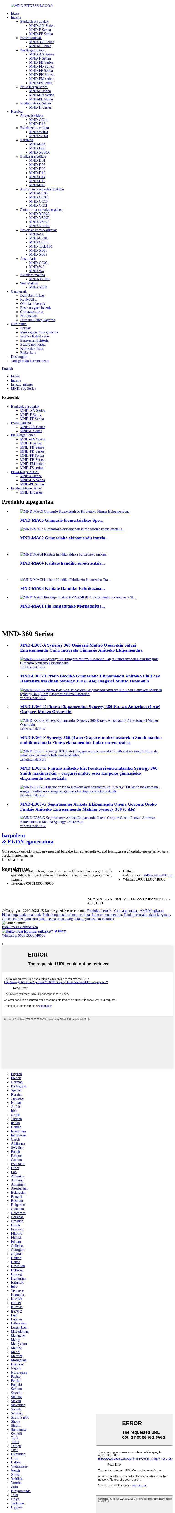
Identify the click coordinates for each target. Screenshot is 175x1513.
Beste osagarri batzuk (35, 308)
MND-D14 (37, 177)
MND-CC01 (38, 238)
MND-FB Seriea (41, 62)
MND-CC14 (38, 120)
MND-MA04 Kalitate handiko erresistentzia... (62, 563)
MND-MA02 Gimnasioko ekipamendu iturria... (64, 538)
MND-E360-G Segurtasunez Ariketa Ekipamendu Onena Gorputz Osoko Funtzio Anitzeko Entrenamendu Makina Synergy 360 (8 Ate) (88, 806)
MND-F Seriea (40, 30)
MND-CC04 (38, 197)
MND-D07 (37, 164)
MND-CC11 (38, 205)
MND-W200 (38, 136)
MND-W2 (36, 267)
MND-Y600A (39, 222)
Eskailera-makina (32, 275)
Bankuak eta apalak (34, 21)
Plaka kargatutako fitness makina (66, 915)
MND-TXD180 (40, 246)
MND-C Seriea (40, 46)
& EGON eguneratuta (28, 839)
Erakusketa (28, 353)
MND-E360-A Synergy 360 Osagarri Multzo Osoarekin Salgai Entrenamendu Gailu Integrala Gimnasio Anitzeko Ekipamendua (81, 647)
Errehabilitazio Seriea (35, 103)
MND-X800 (38, 287)
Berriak (25, 328)
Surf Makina (29, 283)
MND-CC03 (38, 193)
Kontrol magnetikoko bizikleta (42, 189)
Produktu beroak (99, 911)
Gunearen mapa (125, 911)
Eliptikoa (26, 140)
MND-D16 (37, 185)
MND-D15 (37, 181)
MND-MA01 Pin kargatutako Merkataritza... (62, 606)
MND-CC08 (38, 263)
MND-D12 (37, 173)
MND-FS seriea (40, 83)
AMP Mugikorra (152, 911)
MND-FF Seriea (41, 34)
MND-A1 (36, 234)
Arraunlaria (28, 258)
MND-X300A (39, 152)
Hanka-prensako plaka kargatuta (147, 915)
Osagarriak (19, 291)
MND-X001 (38, 250)
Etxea (15, 13)
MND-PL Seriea (41, 99)
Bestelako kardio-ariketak (38, 230)
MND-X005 (38, 254)
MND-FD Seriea (41, 66)
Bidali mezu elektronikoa (20, 927)
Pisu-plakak (28, 316)
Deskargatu (19, 357)
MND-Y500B (39, 218)
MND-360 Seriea (41, 42)
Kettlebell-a (28, 299)
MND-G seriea (40, 91)
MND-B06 (37, 148)
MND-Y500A (39, 214)
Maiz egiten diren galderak (39, 332)
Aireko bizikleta (31, 115)
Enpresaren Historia (34, 340)
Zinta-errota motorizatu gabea (41, 209)
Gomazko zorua (31, 312)
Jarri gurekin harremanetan (30, 361)
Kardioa (17, 111)
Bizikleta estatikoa (33, 156)
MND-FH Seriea (41, 75)
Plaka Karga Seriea (34, 87)
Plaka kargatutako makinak (21, 915)
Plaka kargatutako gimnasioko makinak (86, 919)
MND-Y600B (39, 226)
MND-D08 (37, 169)
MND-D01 (37, 160)
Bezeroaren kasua (33, 344)
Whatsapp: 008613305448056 (23, 935)
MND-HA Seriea (41, 95)
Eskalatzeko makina (34, 128)
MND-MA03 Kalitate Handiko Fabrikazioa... (62, 588)
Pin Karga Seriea (32, 50)
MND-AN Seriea (41, 25)
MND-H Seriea (40, 107)
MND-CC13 (38, 242)
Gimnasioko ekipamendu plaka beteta (29, 919)
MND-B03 (37, 144)
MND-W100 (38, 132)
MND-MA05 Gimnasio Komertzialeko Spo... (61, 520)
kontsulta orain (12, 859)
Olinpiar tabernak (32, 303)
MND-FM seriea (41, 79)
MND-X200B (39, 279)
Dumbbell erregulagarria (37, 320)
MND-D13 (37, 124)
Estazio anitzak (31, 38)
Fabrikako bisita (31, 348)
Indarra (16, 17)
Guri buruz (19, 324)
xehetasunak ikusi (33, 667)
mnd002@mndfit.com (157, 875)
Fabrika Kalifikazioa (34, 336)
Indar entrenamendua (107, 915)
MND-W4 (36, 271)
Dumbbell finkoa (32, 295)
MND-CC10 (38, 201)
